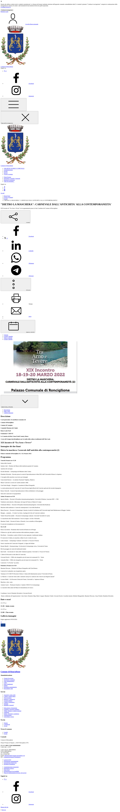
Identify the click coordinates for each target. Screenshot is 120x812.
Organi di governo (8, 678)
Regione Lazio (4, 11)
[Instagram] (4, 190)
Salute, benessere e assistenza (11, 713)
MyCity (4, 810)
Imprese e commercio (9, 699)
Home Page (7, 196)
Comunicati (7, 724)
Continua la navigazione (7, 10)
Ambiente (6, 712)
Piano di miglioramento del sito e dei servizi (15, 773)
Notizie (6, 723)
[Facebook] (4, 187)
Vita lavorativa (7, 698)
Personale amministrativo (10, 687)
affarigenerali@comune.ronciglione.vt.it (14, 755)
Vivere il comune (8, 197)
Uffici (5, 682)
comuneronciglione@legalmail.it (12, 757)
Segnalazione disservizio (10, 762)
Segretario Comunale (9, 680)
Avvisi (5, 726)
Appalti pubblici (8, 700)
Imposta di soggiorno (9, 180)
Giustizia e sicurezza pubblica (11, 709)
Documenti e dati (8, 688)
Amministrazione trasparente (11, 767)
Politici (6, 685)
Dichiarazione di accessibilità (11, 771)
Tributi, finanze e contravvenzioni (12, 711)
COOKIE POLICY (6, 7)
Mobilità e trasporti (9, 705)
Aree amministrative (9, 681)
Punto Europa (7, 177)
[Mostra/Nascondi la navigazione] (13, 104)
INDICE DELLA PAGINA (7, 407)
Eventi (5, 199)
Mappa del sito (4, 807)
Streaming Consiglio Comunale (12, 178)
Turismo (6, 703)
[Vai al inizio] (1, 622)
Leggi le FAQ (7, 760)
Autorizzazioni (8, 715)
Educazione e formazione (10, 708)
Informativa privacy (9, 768)
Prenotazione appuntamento (11, 761)
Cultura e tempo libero (9, 696)
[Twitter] (4, 188)
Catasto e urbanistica (9, 702)
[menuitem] (19, 236)
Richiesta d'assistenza (9, 764)
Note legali (7, 770)
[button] (14, 168)
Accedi (2, 193)
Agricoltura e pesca (9, 716)
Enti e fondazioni (8, 684)
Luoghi (6, 732)
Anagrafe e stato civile (9, 695)
